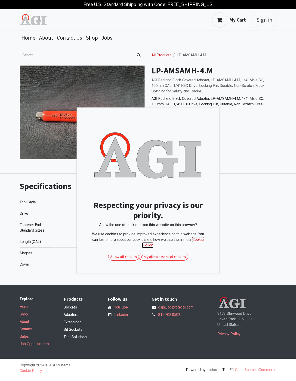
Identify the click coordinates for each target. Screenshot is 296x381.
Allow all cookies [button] (123, 256)
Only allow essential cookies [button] (163, 256)
